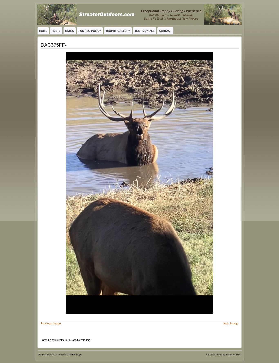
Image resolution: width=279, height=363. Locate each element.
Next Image (230, 323)
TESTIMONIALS (145, 31)
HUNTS (56, 31)
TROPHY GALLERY (118, 31)
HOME (43, 31)
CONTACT (165, 31)
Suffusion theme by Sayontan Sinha (223, 354)
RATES (69, 31)
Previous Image (51, 323)
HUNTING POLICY (89, 31)
